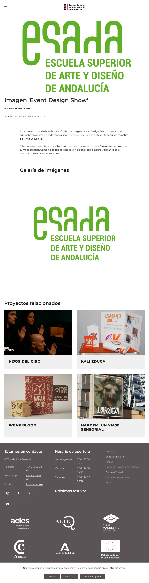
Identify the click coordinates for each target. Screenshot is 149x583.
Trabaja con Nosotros (118, 477)
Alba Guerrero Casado (17, 108)
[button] (5, 7)
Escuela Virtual (114, 472)
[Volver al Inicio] (74, 7)
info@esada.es (34, 484)
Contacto (111, 451)
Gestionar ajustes (92, 576)
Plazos (109, 462)
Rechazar (69, 576)
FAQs (109, 482)
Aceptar (52, 576)
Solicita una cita (115, 456)
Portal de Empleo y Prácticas (122, 467)
